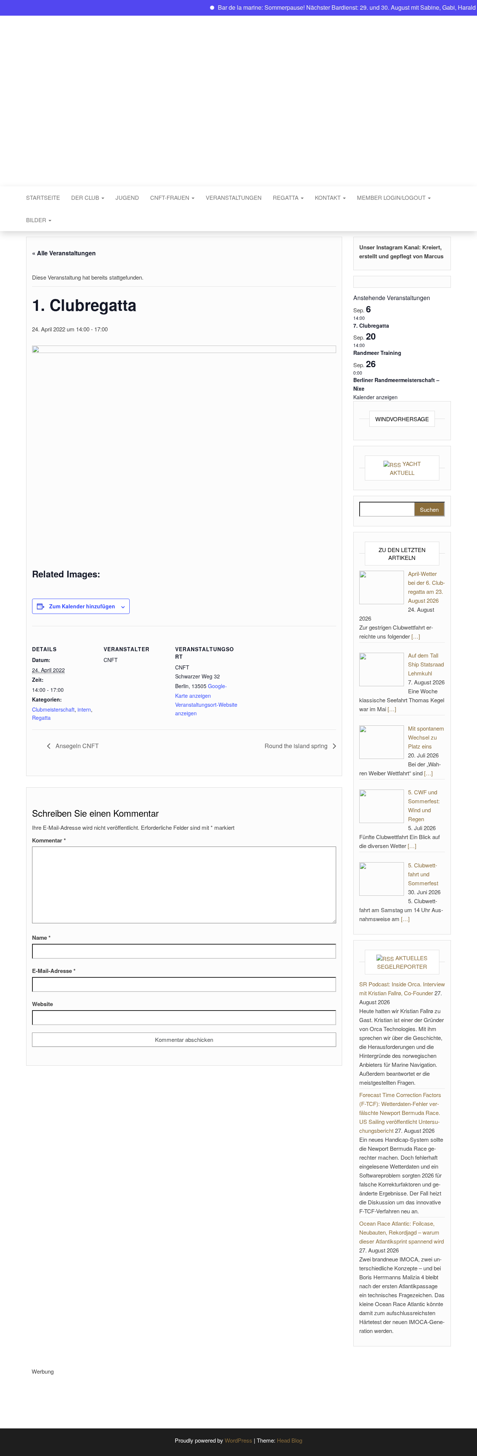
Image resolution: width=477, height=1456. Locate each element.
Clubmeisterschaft (53, 709)
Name (41, 937)
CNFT (238, 96)
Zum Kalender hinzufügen (82, 606)
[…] (415, 636)
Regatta (286, 197)
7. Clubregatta (371, 325)
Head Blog (289, 1440)
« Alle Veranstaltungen (64, 253)
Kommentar (49, 840)
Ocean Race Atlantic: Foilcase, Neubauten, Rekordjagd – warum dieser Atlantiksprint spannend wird (401, 1232)
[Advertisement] (167, 1392)
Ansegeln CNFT (76, 745)
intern (84, 709)
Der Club (86, 197)
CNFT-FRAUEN (170, 197)
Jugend (127, 197)
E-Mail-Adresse (54, 971)
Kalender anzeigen (375, 397)
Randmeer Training (377, 352)
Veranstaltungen (234, 197)
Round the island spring (297, 745)
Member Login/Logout (392, 197)
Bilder (37, 220)
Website (42, 1004)
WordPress (238, 1440)
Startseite (43, 197)
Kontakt (328, 197)
